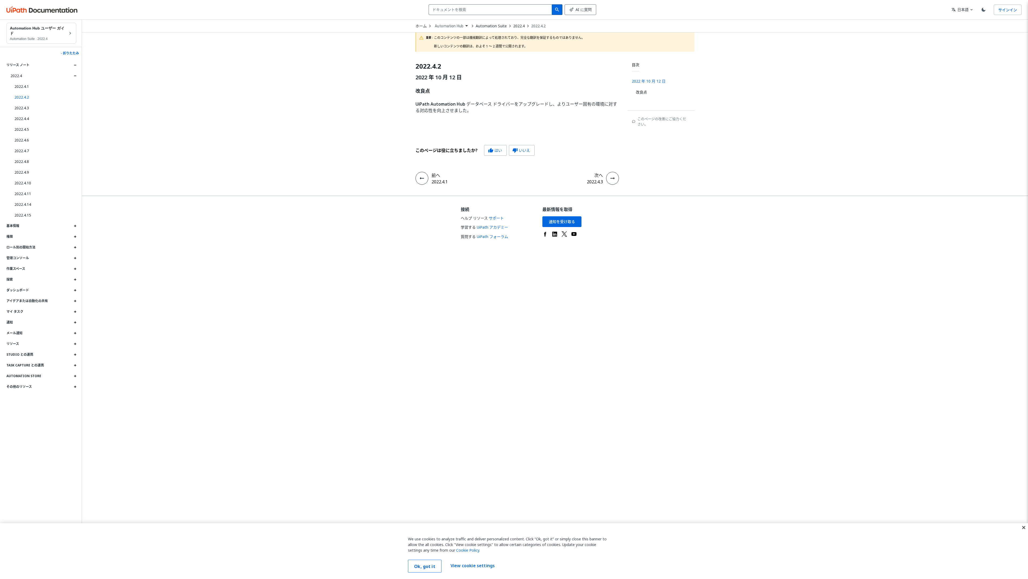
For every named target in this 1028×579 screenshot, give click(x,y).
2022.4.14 (22, 204)
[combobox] (491, 9)
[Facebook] (545, 234)
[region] (514, 551)
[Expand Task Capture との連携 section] (75, 365)
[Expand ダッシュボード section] (75, 290)
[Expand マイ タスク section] (75, 311)
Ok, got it (424, 566)
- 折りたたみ (70, 53)
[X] (564, 234)
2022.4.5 (21, 129)
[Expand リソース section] (75, 344)
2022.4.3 (21, 108)
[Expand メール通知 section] (75, 333)
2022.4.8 (21, 161)
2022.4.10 (22, 183)
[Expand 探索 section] (75, 279)
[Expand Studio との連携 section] (75, 354)
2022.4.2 (538, 26)
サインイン (1007, 10)
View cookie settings (473, 565)
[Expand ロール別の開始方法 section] (75, 247)
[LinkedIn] (554, 234)
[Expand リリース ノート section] (75, 65)
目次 (635, 65)
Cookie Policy (467, 550)
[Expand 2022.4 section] (75, 75)
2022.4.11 (22, 193)
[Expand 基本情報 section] (75, 226)
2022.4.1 (21, 86)
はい (495, 150)
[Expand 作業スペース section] (75, 268)
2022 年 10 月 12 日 (438, 77)
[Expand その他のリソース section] (75, 386)
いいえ (521, 150)
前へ (436, 175)
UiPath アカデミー (492, 227)
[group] (475, 150)
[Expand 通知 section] (75, 322)
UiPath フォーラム (492, 236)
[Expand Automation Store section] (75, 376)
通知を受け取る (562, 221)
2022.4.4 (21, 118)
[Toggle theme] (983, 9)
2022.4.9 (21, 172)
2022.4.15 (22, 215)
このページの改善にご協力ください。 (661, 121)
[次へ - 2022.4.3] (612, 178)
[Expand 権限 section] (75, 236)
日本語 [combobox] (960, 9)
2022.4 (16, 76)
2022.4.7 (21, 151)
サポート (496, 218)
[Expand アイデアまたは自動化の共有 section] (75, 301)
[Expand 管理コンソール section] (75, 258)
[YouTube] (574, 234)
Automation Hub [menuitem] (449, 26)
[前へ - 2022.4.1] (421, 178)
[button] (43, 97)
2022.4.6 (21, 140)
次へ (598, 175)
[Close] (1023, 527)
